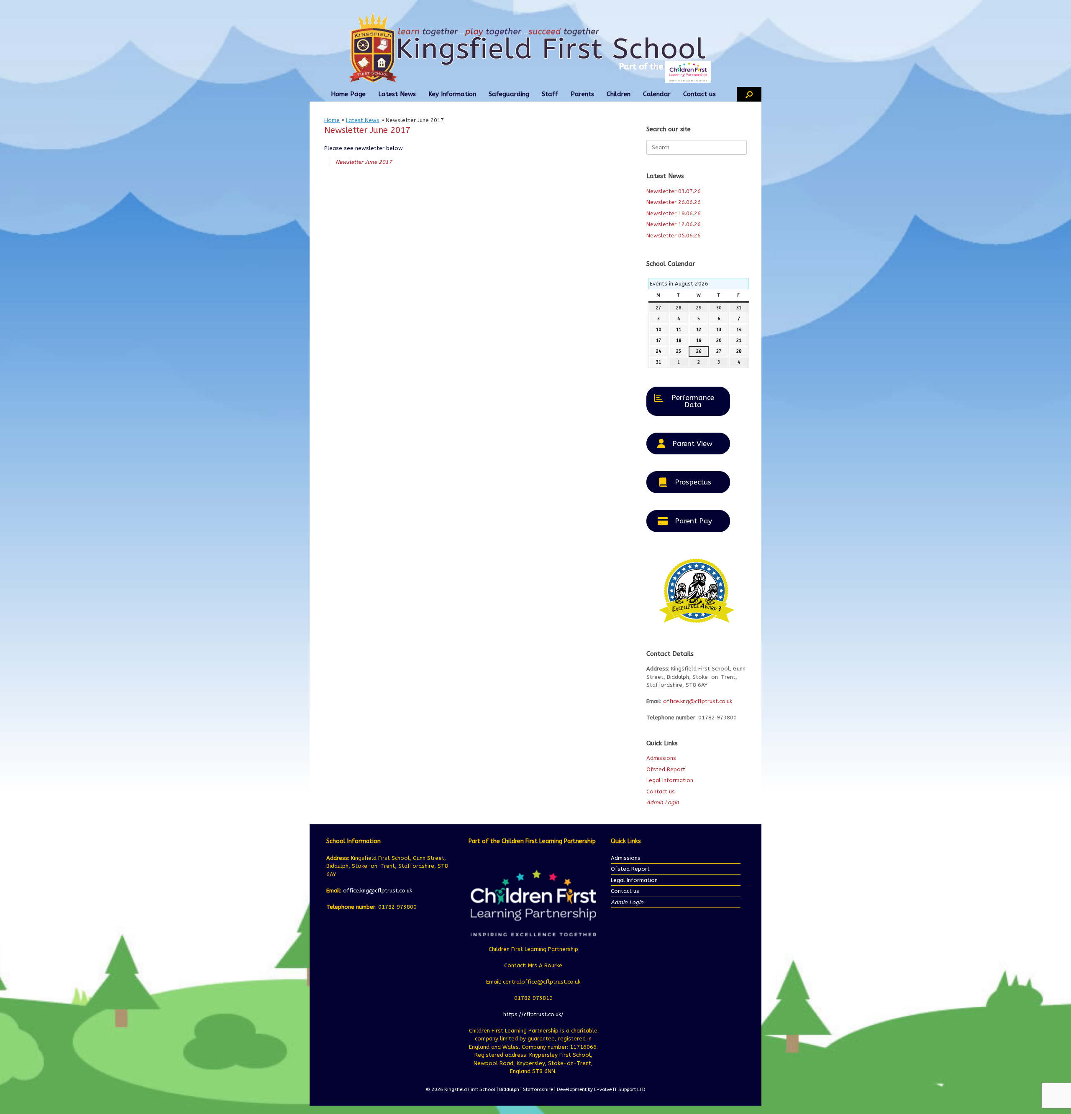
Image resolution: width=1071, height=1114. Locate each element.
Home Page (348, 94)
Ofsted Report (665, 769)
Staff (550, 94)
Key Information (452, 94)
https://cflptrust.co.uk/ (533, 1014)
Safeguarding (509, 94)
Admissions (661, 758)
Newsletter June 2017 (364, 162)
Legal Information (669, 780)
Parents (582, 94)
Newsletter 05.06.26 (673, 235)
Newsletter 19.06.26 (673, 213)
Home (332, 120)
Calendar (657, 94)
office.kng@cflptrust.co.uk (697, 701)
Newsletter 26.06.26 (673, 202)
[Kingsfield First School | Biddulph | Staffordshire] (535, 48)
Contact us (699, 94)
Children (618, 94)
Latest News (397, 94)
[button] (749, 94)
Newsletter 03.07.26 (673, 191)
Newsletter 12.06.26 (673, 224)
